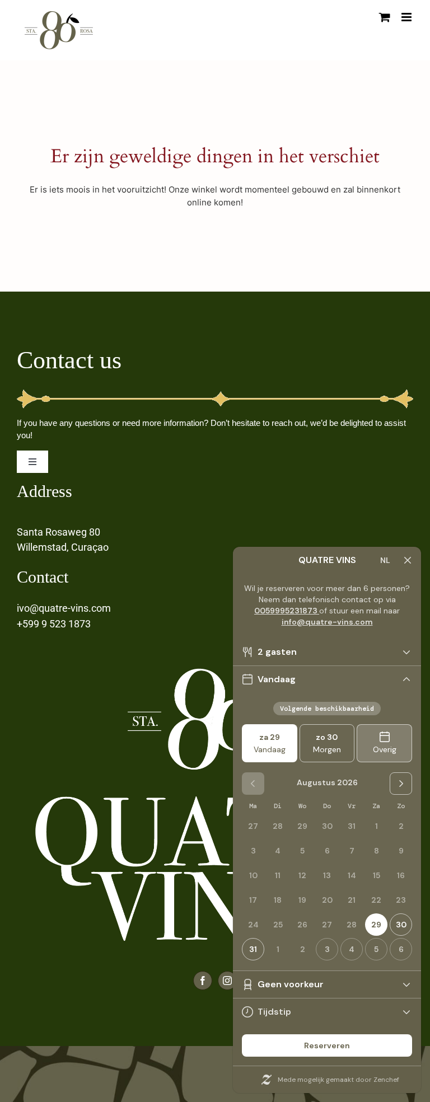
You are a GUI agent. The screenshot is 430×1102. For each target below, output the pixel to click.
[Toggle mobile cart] (384, 17)
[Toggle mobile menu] (407, 17)
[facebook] (202, 980)
